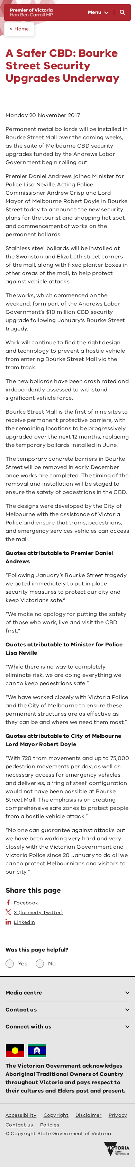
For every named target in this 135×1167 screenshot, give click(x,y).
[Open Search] (122, 12)
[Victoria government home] (116, 1149)
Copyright (56, 1115)
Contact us (19, 1125)
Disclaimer (88, 1115)
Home (22, 29)
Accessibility (21, 1115)
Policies (49, 1125)
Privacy (118, 1115)
